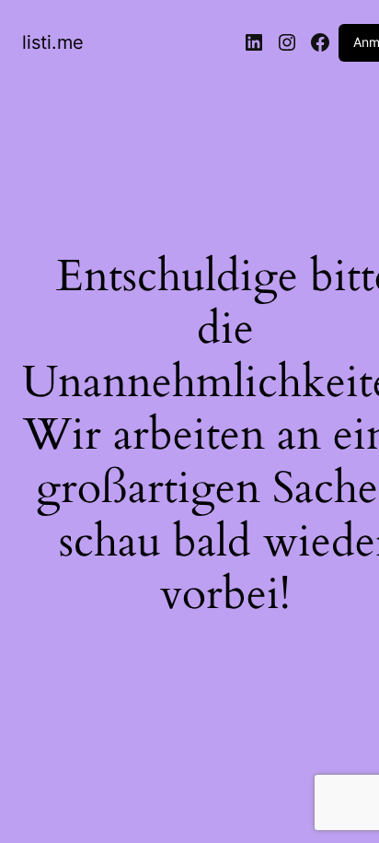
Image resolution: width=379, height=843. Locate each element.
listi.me (53, 42)
